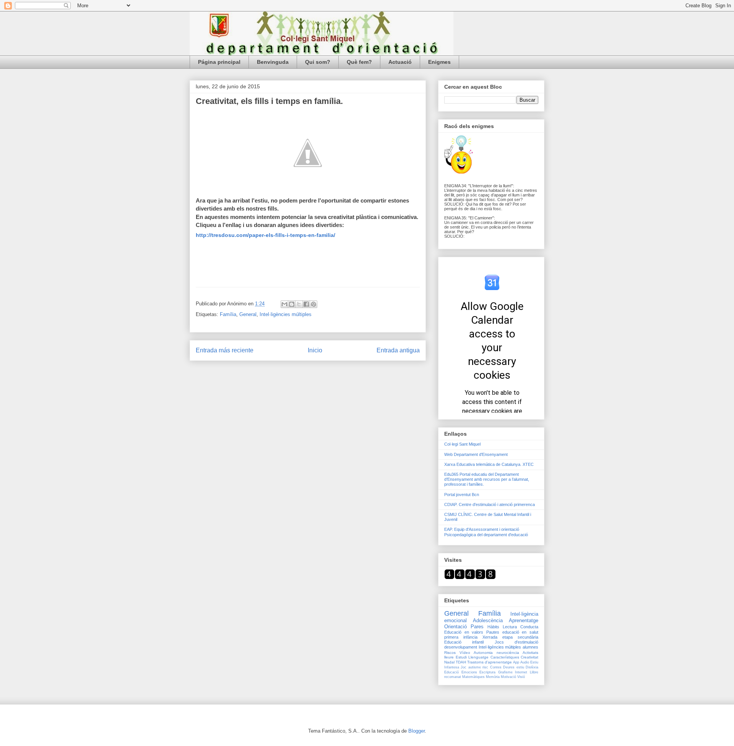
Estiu (534, 662)
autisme (474, 667)
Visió (521, 677)
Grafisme (505, 672)
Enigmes (439, 62)
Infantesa (451, 667)
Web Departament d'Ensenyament (476, 454)
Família (228, 314)
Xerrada (489, 637)
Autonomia (483, 652)
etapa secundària (520, 637)
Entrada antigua (398, 350)
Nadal (449, 662)
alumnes (530, 647)
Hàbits (493, 626)
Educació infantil (464, 642)
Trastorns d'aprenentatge (489, 662)
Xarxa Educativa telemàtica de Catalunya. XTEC (489, 464)
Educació (451, 672)
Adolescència (488, 620)
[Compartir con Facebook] (306, 304)
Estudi (461, 657)
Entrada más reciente (224, 350)
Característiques (504, 657)
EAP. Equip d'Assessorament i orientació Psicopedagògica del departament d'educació (486, 532)
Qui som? (317, 62)
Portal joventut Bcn (461, 494)
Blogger (416, 731)
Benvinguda (273, 62)
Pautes (492, 632)
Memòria (493, 677)
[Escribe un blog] (292, 304)
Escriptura (487, 672)
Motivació (508, 677)
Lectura (510, 626)
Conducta (529, 626)
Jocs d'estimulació (516, 642)
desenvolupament (460, 647)
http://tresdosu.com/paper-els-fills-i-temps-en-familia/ (265, 235)
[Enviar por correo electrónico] (284, 304)
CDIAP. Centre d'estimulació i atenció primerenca (489, 504)
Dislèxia (532, 667)
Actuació (400, 62)
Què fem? (359, 62)
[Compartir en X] (299, 304)
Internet (521, 672)
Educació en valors (463, 632)
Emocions (469, 672)
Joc (463, 667)
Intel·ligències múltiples (286, 314)
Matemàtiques (473, 677)
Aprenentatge (523, 620)
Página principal (219, 62)
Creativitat (529, 657)
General (248, 314)
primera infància (460, 637)
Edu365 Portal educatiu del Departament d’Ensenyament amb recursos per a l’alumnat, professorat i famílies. (486, 479)
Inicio (315, 350)
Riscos (450, 652)
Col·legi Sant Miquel (462, 444)
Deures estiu (513, 667)
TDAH (461, 662)
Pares (477, 626)
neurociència (508, 652)
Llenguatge (478, 657)
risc (485, 667)
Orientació (455, 626)
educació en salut (520, 632)
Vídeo (465, 652)
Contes (496, 667)
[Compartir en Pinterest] (313, 304)
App (516, 662)
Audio (524, 662)
